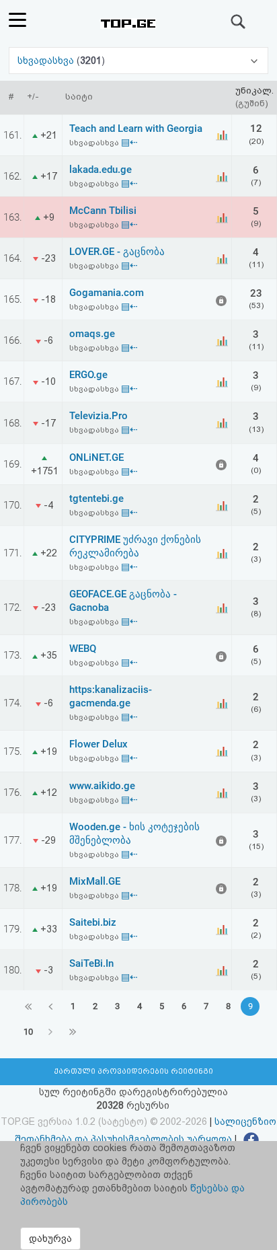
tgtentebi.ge (96, 498)
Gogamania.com (106, 293)
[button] (138, 60)
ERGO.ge (88, 375)
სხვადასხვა (47, 60)
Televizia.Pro (98, 416)
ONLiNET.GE (96, 457)
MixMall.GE (94, 881)
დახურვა (50, 1238)
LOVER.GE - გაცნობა (117, 252)
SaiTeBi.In (91, 963)
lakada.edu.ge (100, 169)
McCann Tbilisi (102, 211)
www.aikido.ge (102, 786)
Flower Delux (98, 744)
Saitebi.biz (92, 922)
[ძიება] (239, 21)
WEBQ (82, 648)
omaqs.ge (92, 334)
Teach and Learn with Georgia (135, 128)
